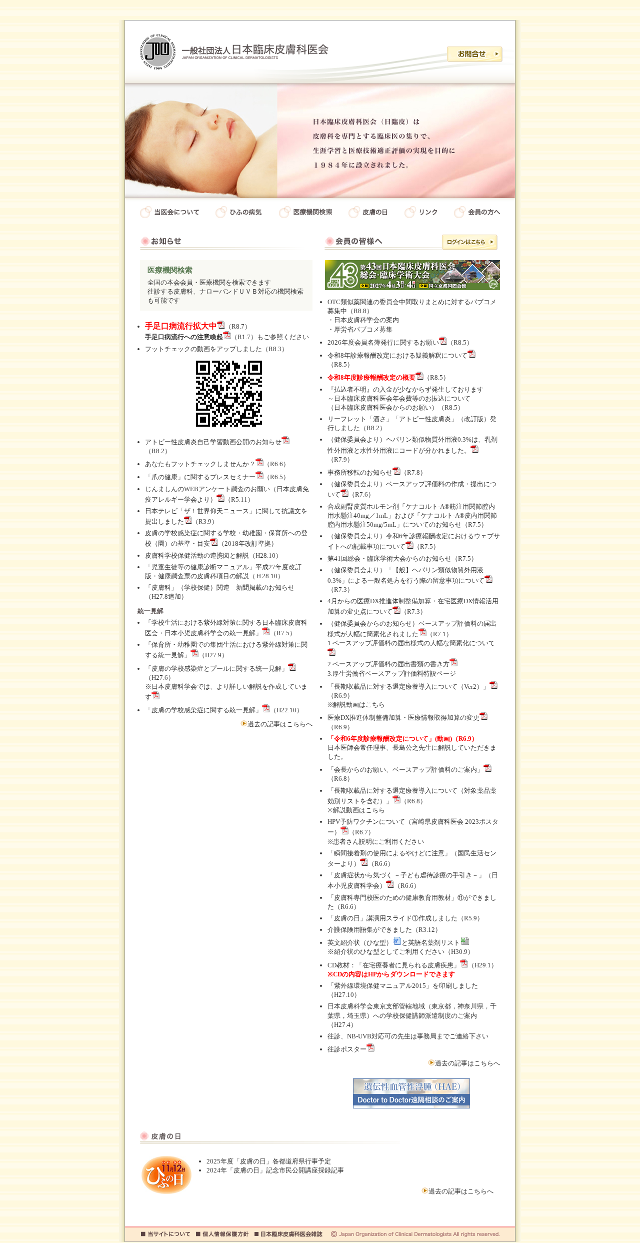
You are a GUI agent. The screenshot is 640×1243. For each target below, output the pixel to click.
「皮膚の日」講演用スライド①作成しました (393, 918)
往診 (334, 1036)
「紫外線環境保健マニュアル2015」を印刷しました (403, 985)
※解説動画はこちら (356, 704)
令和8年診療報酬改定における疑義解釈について (398, 355)
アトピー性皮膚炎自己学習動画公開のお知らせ (213, 442)
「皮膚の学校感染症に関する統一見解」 (203, 710)
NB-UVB (359, 1036)
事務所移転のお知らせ (360, 472)
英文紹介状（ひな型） (360, 942)
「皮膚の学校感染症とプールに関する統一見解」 (216, 668)
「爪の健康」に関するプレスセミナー (200, 477)
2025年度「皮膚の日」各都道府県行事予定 (268, 1161)
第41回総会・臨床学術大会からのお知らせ (390, 558)
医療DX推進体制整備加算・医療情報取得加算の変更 (404, 717)
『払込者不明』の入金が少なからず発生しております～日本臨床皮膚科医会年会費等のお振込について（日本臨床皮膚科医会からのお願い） (406, 398)
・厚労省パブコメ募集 (360, 329)
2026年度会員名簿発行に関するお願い (383, 342)
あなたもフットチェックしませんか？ (200, 464)
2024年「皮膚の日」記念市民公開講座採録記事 (275, 1170)
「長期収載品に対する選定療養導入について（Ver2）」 (409, 686)
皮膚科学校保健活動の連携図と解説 (197, 555)
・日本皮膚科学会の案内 (363, 320)
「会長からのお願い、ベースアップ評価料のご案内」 (406, 769)
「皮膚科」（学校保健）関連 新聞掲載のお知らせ (219, 587)
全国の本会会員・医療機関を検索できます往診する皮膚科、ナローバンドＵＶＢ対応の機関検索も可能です (226, 285)
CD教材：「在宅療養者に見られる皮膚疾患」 (394, 965)
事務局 (426, 1036)
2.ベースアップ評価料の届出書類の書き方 (389, 664)
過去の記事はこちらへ (280, 724)
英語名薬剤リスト (434, 942)
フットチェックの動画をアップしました (203, 349)
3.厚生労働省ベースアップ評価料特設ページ (392, 673)
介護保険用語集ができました (370, 929)
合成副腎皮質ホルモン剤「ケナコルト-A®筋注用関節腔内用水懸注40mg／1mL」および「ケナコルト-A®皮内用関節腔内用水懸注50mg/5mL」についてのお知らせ (412, 515)
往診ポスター (347, 1049)
